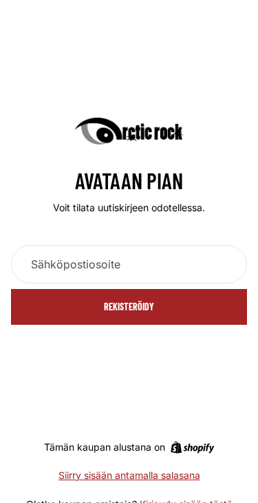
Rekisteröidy (129, 306)
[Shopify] (192, 447)
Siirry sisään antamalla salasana (129, 475)
